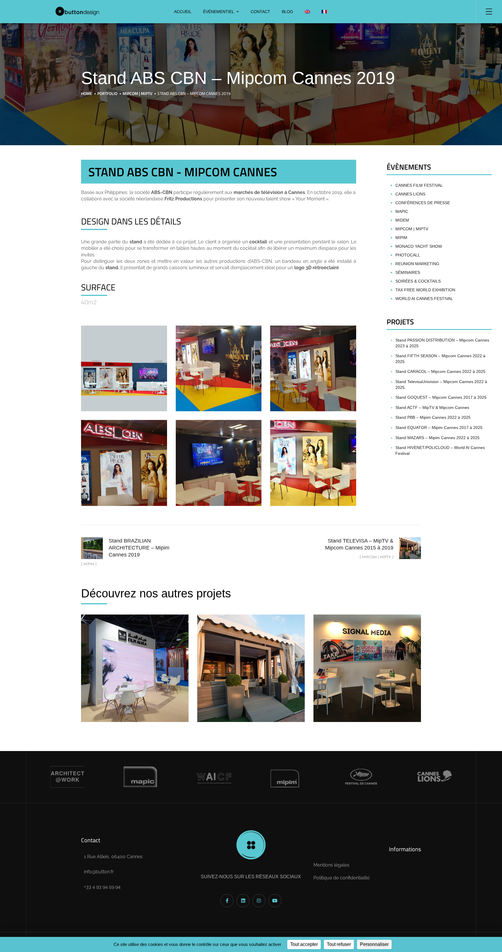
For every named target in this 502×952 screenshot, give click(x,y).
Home (86, 93)
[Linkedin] (243, 900)
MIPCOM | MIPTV (137, 93)
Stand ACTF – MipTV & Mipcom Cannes (432, 407)
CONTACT (260, 11)
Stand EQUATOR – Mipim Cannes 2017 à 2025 (439, 427)
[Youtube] (275, 900)
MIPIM (401, 237)
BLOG (287, 11)
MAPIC (401, 211)
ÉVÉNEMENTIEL (218, 11)
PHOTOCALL (407, 255)
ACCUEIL (182, 11)
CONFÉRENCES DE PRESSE (422, 202)
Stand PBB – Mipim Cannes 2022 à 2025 (433, 417)
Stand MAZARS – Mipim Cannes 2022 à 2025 (437, 437)
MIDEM (402, 220)
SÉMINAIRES (407, 272)
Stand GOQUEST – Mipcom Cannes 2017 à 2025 (441, 397)
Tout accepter (304, 944)
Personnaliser (374, 944)
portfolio (107, 93)
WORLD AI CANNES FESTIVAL (424, 298)
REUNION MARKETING (417, 263)
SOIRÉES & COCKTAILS (418, 281)
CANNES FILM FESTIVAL (419, 185)
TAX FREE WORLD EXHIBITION (425, 290)
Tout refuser (339, 944)
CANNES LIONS (410, 194)
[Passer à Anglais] (307, 11)
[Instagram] (259, 900)
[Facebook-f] (227, 900)
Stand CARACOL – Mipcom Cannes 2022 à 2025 (440, 371)
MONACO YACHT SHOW (418, 246)
